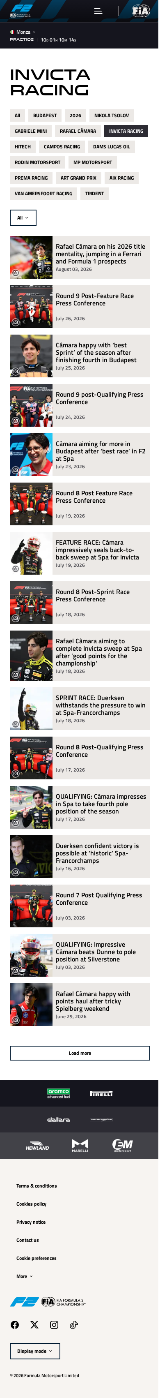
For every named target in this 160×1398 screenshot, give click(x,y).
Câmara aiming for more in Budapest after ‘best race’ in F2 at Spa (101, 451)
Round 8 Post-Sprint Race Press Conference (93, 596)
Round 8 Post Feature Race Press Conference (94, 497)
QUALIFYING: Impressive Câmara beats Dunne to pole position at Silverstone (96, 951)
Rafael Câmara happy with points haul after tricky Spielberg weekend (93, 1001)
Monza (23, 32)
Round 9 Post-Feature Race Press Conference (95, 300)
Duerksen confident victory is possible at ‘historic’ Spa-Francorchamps (97, 853)
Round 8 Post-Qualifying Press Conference (100, 751)
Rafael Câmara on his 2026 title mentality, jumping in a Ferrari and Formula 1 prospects (100, 254)
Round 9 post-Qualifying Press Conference (100, 399)
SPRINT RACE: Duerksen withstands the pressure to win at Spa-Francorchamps (101, 705)
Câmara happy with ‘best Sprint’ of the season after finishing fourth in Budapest (96, 352)
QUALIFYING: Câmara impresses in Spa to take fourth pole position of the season (101, 804)
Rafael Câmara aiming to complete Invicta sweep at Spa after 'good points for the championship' (99, 652)
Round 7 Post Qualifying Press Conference (99, 899)
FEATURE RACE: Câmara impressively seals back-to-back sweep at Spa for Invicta (97, 549)
